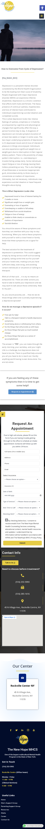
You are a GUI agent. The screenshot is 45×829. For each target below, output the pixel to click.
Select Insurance (9, 475)
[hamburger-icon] (41, 16)
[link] (42, 8)
